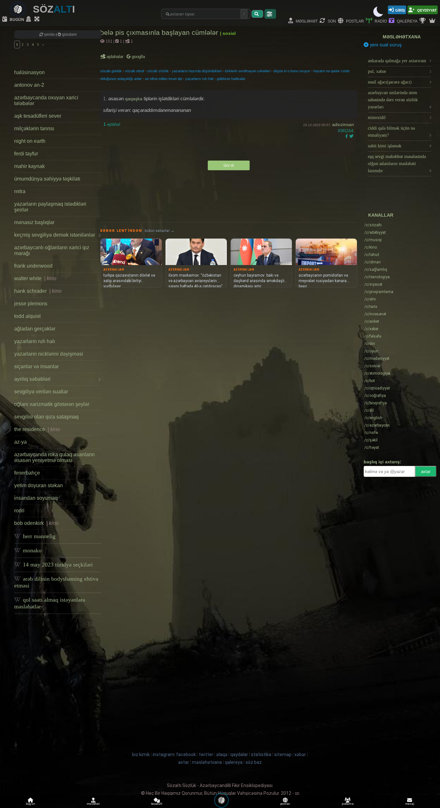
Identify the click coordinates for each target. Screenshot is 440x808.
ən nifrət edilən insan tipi (163, 79)
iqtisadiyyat (377, 388)
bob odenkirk (36, 523)
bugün (16, 19)
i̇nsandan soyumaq (36, 498)
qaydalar (239, 754)
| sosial (228, 33)
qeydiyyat (426, 10)
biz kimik (141, 754)
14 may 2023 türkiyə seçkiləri (57, 564)
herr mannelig (38, 536)
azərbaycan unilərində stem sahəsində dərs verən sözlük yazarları (399, 99)
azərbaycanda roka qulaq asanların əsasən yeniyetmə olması (54, 457)
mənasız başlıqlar (34, 222)
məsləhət (306, 21)
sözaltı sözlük (158, 71)
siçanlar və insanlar (36, 366)
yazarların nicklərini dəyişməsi (48, 354)
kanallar (380, 215)
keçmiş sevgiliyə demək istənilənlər (57, 235)
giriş (400, 10)
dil (369, 410)
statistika (261, 754)
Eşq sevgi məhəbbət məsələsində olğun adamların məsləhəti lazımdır (399, 163)
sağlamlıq (375, 269)
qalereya (406, 21)
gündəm (69, 34)
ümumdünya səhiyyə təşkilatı (47, 179)
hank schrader (38, 291)
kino (370, 247)
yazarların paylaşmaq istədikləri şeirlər (50, 206)
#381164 (345, 130)
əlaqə (221, 754)
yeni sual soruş (385, 45)
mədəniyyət (376, 358)
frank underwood (33, 266)
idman (372, 262)
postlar (354, 21)
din (369, 343)
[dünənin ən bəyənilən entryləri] (423, 20)
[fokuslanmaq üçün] (37, 19)
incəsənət (375, 314)
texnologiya (377, 277)
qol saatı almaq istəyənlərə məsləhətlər (49, 603)
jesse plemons (30, 303)
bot (369, 381)
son (331, 21)
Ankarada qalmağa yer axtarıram (399, 60)
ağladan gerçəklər (34, 328)
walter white (35, 278)
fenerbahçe (27, 473)
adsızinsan (343, 124)
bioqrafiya (375, 403)
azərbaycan (377, 425)
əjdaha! (111, 124)
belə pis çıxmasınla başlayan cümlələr (160, 32)
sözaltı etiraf (134, 71)
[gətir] (257, 14)
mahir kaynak (29, 166)
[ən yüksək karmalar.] (433, 20)
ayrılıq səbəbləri (57, 379)
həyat (371, 447)
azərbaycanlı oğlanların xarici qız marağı (51, 250)
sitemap (283, 754)
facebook (186, 754)
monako (31, 550)
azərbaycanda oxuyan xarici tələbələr (46, 100)
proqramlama (378, 292)
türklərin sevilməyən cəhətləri (247, 71)
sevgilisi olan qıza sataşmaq (46, 416)
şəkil (371, 440)
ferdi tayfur (26, 153)
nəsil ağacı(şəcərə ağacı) (399, 82)
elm (370, 299)
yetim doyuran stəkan (38, 485)
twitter (206, 754)
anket (371, 321)
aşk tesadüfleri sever (37, 116)
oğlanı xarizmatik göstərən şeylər (51, 404)
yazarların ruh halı (34, 341)
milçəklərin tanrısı (34, 128)
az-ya (20, 442)
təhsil (371, 254)
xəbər (371, 329)
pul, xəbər (399, 71)
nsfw (371, 432)
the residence (37, 429)
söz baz (253, 762)
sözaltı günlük (111, 71)
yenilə (49, 34)
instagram (163, 754)
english (373, 418)
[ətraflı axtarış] (270, 14)
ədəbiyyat (375, 232)
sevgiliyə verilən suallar (41, 391)
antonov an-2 (29, 85)
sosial (372, 366)
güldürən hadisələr (231, 79)
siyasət (373, 284)
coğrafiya (375, 395)
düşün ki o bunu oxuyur (291, 71)
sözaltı (373, 225)
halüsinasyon (29, 72)
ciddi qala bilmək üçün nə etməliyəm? (399, 132)
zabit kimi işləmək (399, 145)
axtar (425, 471)
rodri (19, 510)
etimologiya (377, 373)
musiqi (373, 240)
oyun (371, 351)
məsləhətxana (402, 36)
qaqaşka (133, 98)
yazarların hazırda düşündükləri (197, 71)
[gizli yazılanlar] (29, 19)
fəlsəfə (372, 336)
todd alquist (27, 316)
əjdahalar (115, 56)
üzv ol (229, 165)
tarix (370, 306)
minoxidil (399, 117)
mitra (19, 191)
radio (380, 21)
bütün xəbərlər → (159, 231)
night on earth (29, 141)
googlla (137, 56)
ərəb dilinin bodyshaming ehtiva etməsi (56, 582)
